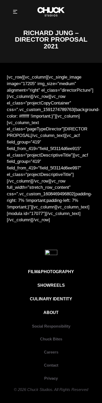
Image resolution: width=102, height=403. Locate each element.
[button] (15, 11)
